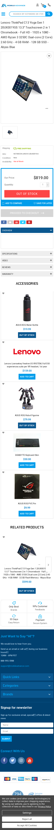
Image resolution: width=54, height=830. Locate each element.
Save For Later (44, 203)
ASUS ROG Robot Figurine (27, 415)
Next (48, 564)
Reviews (6, 267)
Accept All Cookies (27, 825)
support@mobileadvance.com (15, 666)
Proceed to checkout (24, 213)
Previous (5, 564)
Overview (7, 230)
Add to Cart (27, 376)
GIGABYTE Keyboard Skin (27, 455)
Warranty (7, 274)
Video (5, 260)
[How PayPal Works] (22, 780)
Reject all (27, 819)
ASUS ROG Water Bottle (27, 325)
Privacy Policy (44, 806)
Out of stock (27, 335)
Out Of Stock (27, 194)
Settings (27, 812)
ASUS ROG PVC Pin (27, 503)
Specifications (9, 254)
